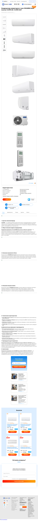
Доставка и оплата (13, 1)
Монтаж (28, 212)
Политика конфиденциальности (23, 509)
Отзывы (16, 212)
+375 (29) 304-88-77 (27, 4)
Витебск (5, 1)
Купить (7, 199)
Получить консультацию (19, 481)
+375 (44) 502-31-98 (30, 507)
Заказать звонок (32, 1)
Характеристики (10, 212)
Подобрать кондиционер (19, 366)
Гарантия (18, 1)
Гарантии (22, 212)
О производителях (24, 1)
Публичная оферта (22, 510)
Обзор (3, 212)
